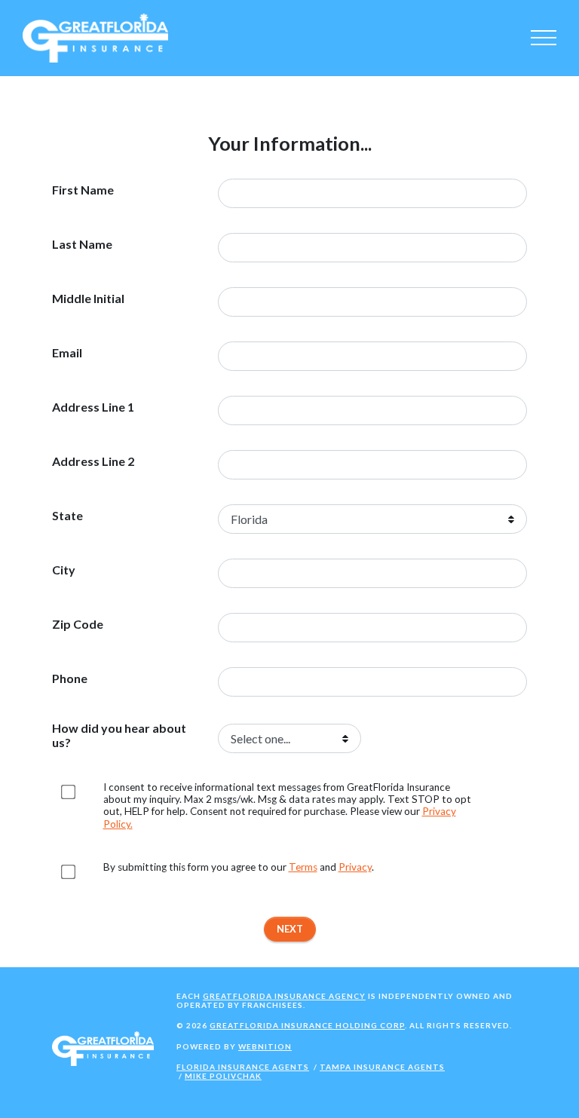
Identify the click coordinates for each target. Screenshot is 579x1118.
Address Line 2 (93, 461)
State (67, 515)
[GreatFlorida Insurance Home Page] (95, 36)
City (63, 570)
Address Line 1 (93, 407)
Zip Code (77, 624)
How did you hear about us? (119, 735)
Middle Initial (88, 298)
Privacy (355, 867)
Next (290, 929)
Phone (69, 678)
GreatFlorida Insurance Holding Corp (307, 1025)
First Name (83, 190)
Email (67, 353)
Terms (303, 867)
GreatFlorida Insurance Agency (284, 995)
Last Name (82, 244)
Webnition (265, 1046)
